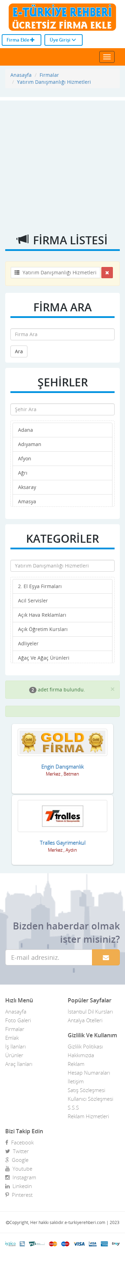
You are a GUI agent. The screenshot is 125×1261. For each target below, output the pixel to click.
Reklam (76, 1063)
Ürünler (14, 1055)
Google (18, 1159)
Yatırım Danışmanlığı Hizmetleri (54, 82)
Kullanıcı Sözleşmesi (90, 1098)
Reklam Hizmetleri (88, 1116)
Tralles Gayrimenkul (62, 842)
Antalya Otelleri (85, 1020)
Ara (19, 351)
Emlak (12, 1037)
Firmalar (49, 75)
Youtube (21, 1168)
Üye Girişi (61, 40)
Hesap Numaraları (89, 1072)
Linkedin (21, 1185)
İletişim (76, 1081)
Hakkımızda (81, 1055)
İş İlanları (15, 1046)
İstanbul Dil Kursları (90, 1011)
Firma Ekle (18, 40)
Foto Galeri (18, 1020)
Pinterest (21, 1194)
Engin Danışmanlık (62, 766)
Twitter (19, 1151)
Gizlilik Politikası (85, 1046)
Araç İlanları (18, 1063)
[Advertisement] (62, 163)
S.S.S (73, 1107)
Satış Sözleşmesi (86, 1089)
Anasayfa (21, 75)
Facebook (21, 1142)
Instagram (23, 1177)
